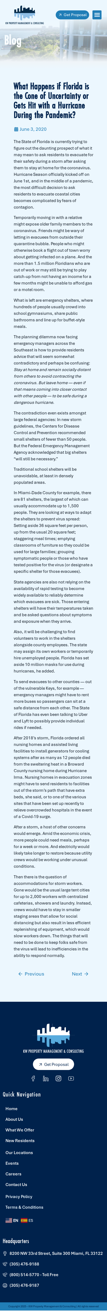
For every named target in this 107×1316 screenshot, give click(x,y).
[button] (97, 14)
